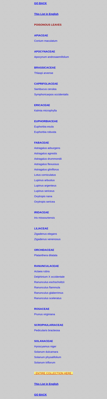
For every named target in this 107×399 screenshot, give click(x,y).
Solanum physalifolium (47, 357)
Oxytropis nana (43, 196)
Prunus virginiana (44, 314)
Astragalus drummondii (48, 158)
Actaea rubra (42, 271)
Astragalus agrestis (45, 153)
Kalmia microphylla (45, 110)
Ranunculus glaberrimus (48, 292)
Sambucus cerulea (45, 89)
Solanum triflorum (44, 362)
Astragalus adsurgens (47, 148)
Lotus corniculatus (45, 174)
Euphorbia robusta (45, 131)
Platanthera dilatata (45, 255)
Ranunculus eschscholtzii (49, 282)
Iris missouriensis (44, 217)
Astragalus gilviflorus (46, 169)
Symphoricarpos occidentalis (51, 94)
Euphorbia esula (44, 126)
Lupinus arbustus (44, 180)
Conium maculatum (45, 40)
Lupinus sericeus (44, 190)
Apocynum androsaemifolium (51, 56)
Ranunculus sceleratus (47, 298)
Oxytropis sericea (44, 201)
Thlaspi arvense (43, 72)
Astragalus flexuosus (46, 164)
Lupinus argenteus (45, 185)
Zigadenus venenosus (47, 239)
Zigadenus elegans (45, 233)
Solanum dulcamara (46, 351)
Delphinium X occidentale (49, 276)
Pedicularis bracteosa (47, 330)
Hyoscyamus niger (45, 346)
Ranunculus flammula (47, 287)
